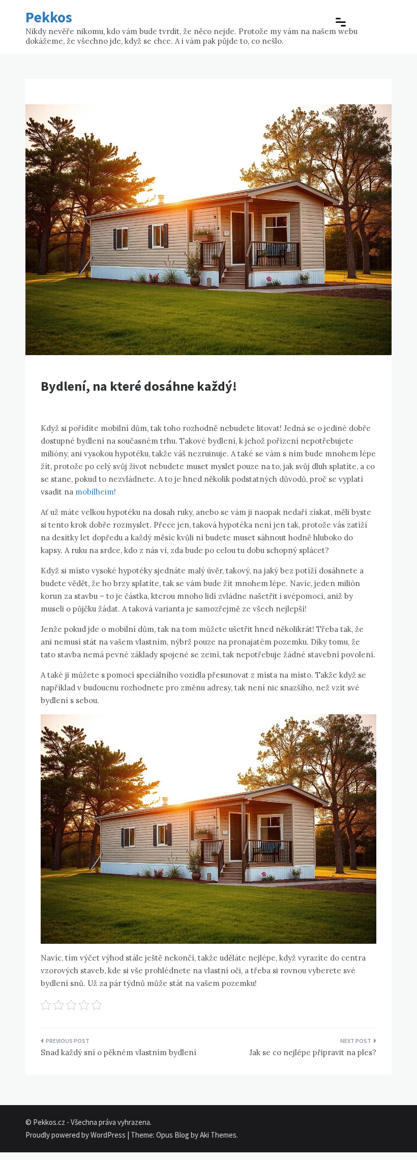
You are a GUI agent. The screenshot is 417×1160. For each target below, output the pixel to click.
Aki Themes (218, 1135)
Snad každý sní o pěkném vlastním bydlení (118, 1052)
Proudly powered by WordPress (76, 1135)
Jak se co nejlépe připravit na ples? (312, 1052)
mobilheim (94, 492)
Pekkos (48, 17)
